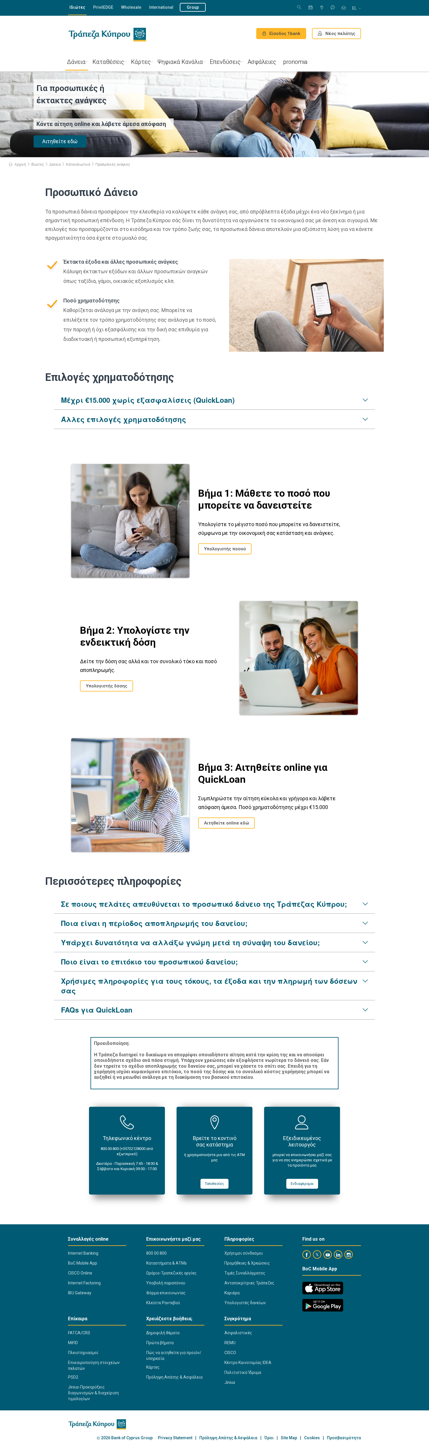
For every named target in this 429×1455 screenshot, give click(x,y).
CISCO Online (80, 1273)
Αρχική (20, 164)
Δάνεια (76, 61)
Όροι (269, 1438)
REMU (230, 1342)
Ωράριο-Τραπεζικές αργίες (171, 1273)
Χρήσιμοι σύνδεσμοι (243, 1253)
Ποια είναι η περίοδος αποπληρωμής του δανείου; (154, 923)
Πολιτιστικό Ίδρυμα (242, 1372)
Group (193, 7)
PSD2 (73, 1377)
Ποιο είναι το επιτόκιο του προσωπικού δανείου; (149, 962)
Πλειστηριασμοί (83, 1352)
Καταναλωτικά (78, 164)
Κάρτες (141, 61)
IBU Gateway (79, 1293)
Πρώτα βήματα (160, 1342)
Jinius (229, 1382)
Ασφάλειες (261, 61)
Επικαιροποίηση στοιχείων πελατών (94, 1365)
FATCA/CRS (79, 1332)
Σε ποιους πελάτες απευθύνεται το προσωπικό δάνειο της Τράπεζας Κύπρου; (204, 904)
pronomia (295, 61)
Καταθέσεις (108, 61)
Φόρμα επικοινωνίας (166, 1293)
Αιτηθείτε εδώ (60, 141)
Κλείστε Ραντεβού (163, 1302)
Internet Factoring (84, 1283)
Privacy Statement (175, 1438)
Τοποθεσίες (214, 1184)
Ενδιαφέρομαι (302, 1184)
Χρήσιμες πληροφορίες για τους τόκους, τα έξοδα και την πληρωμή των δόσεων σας (209, 985)
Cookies (312, 1438)
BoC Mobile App (82, 1263)
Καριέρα (232, 1293)
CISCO (230, 1352)
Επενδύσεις (225, 61)
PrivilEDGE (103, 7)
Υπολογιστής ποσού (225, 548)
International (161, 7)
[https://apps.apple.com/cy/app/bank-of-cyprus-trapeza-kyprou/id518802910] (322, 1288)
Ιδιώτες (77, 7)
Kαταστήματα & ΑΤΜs (166, 1263)
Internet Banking (83, 1253)
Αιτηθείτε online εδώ (226, 823)
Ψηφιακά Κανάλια (180, 61)
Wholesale (131, 7)
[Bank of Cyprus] (107, 34)
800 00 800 (156, 1253)
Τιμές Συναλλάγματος (244, 1273)
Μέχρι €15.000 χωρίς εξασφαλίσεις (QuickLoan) (148, 400)
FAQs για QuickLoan (96, 1010)
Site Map (289, 1438)
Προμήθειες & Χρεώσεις (247, 1263)
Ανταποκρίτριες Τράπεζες (249, 1283)
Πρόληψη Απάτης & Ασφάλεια (174, 1377)
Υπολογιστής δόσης (106, 686)
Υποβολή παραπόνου (165, 1283)
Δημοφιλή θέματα (162, 1332)
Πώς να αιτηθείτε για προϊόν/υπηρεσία (173, 1355)
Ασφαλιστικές (238, 1332)
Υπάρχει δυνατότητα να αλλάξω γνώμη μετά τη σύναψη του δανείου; (190, 942)
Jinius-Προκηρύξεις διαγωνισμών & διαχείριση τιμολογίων (93, 1393)
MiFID (73, 1342)
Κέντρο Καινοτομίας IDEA (247, 1362)
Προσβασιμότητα (344, 1438)
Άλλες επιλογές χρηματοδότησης (123, 419)
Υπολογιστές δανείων (245, 1302)
